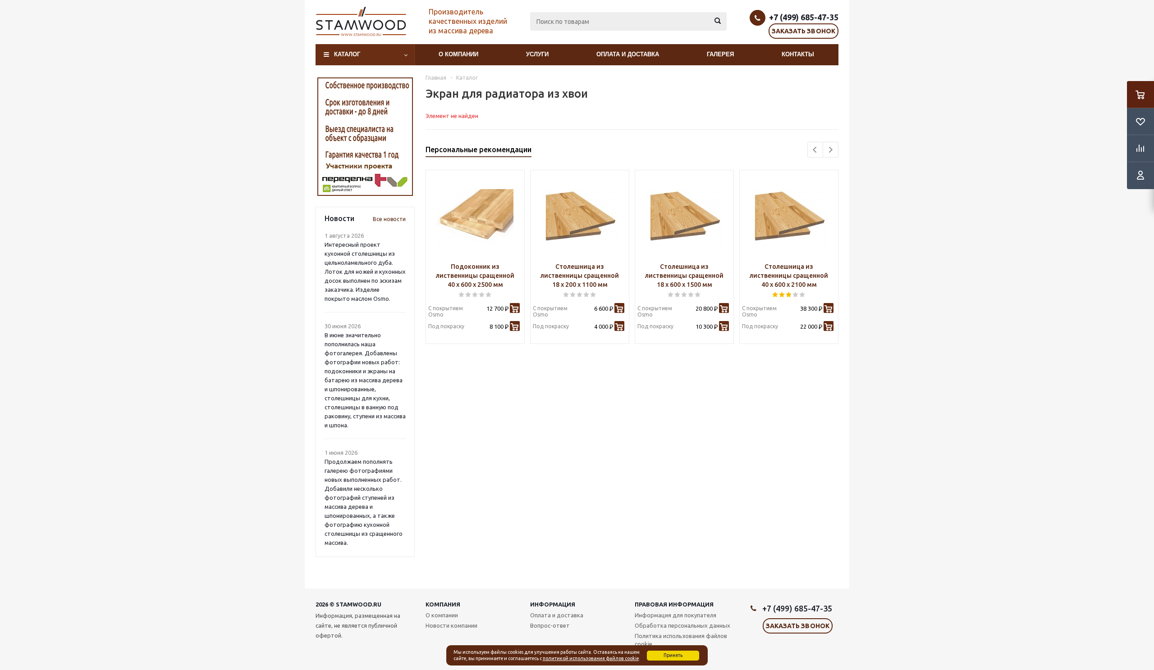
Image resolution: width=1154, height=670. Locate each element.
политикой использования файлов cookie (591, 658)
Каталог (347, 54)
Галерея (720, 54)
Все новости (389, 219)
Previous (815, 149)
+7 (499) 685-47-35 (803, 17)
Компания (443, 604)
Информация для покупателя (675, 615)
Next (830, 149)
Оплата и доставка (627, 54)
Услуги (537, 54)
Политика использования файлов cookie (681, 640)
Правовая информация (674, 604)
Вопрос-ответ (550, 625)
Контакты (798, 54)
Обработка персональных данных (682, 625)
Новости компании (451, 625)
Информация (552, 604)
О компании (458, 54)
